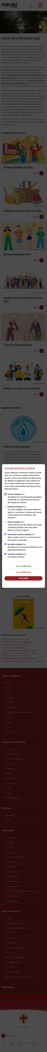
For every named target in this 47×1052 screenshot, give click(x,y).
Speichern (23, 578)
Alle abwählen (23, 572)
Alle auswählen (23, 566)
